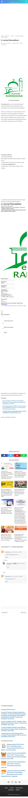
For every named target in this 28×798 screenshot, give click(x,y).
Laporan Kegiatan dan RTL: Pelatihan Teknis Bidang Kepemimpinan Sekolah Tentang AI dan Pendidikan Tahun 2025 (14, 723)
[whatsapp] (23, 455)
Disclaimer (11, 789)
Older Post (23, 612)
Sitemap (18, 789)
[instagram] (12, 783)
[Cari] (26, 2)
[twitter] (11, 455)
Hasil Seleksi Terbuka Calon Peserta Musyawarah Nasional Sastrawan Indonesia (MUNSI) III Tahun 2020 (6, 510)
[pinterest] (17, 455)
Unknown (7, 552)
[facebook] (4, 455)
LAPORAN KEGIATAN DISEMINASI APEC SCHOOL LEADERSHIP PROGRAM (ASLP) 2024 (14, 412)
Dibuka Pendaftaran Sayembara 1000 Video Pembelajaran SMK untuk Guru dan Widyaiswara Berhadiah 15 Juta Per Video (7, 493)
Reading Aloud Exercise (8, 709)
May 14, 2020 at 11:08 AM (16, 576)
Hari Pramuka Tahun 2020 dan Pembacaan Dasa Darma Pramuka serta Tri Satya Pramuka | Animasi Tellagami (7, 537)
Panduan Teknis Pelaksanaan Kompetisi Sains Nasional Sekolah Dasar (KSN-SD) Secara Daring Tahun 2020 (20, 474)
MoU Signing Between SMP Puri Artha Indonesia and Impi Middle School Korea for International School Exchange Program (14, 407)
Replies (5, 560)
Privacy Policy (19, 787)
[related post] (7, 466)
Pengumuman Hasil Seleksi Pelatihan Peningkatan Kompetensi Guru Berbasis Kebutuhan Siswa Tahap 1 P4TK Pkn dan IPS (21, 538)
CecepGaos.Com (17, 794)
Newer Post (4, 612)
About (6, 787)
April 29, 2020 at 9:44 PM (16, 552)
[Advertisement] (14, 14)
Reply (6, 557)
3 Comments (3, 44)
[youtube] (19, 783)
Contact (12, 787)
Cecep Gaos (8, 43)
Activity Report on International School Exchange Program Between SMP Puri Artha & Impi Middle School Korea (13, 735)
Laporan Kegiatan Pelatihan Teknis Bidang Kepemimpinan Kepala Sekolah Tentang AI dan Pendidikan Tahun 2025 (14, 402)
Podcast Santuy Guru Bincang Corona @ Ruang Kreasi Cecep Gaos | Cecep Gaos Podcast (20, 492)
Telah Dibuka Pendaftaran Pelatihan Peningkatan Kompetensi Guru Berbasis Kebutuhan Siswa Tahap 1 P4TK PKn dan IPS (7, 475)
